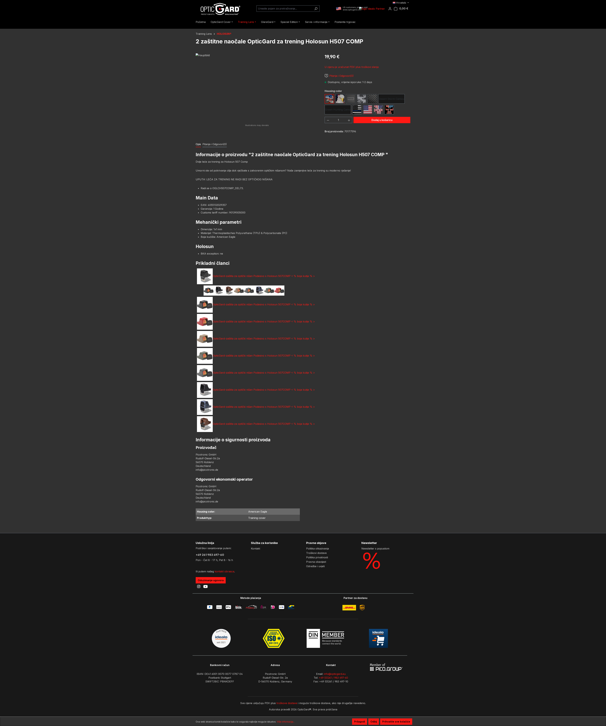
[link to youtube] (205, 586)
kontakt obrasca (224, 571)
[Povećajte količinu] (349, 120)
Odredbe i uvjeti (315, 566)
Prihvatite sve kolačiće (396, 721)
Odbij (373, 721)
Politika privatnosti (317, 557)
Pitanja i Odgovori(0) (341, 75)
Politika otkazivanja (317, 548)
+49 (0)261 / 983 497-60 (333, 677)
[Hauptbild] (257, 87)
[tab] (198, 144)
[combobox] (284, 8)
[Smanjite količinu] (328, 120)
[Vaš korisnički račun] (391, 8)
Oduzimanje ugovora (211, 580)
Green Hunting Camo (338, 109)
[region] (257, 87)
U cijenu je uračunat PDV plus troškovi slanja (352, 67)
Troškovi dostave (316, 553)
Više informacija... (286, 721)
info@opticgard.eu (335, 673)
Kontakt (255, 548)
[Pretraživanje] (316, 8)
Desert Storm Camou (391, 98)
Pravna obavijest (316, 561)
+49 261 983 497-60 (210, 554)
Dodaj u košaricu (381, 120)
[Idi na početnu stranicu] (219, 8)
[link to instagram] (199, 586)
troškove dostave (286, 703)
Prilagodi (359, 721)
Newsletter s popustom (375, 548)
